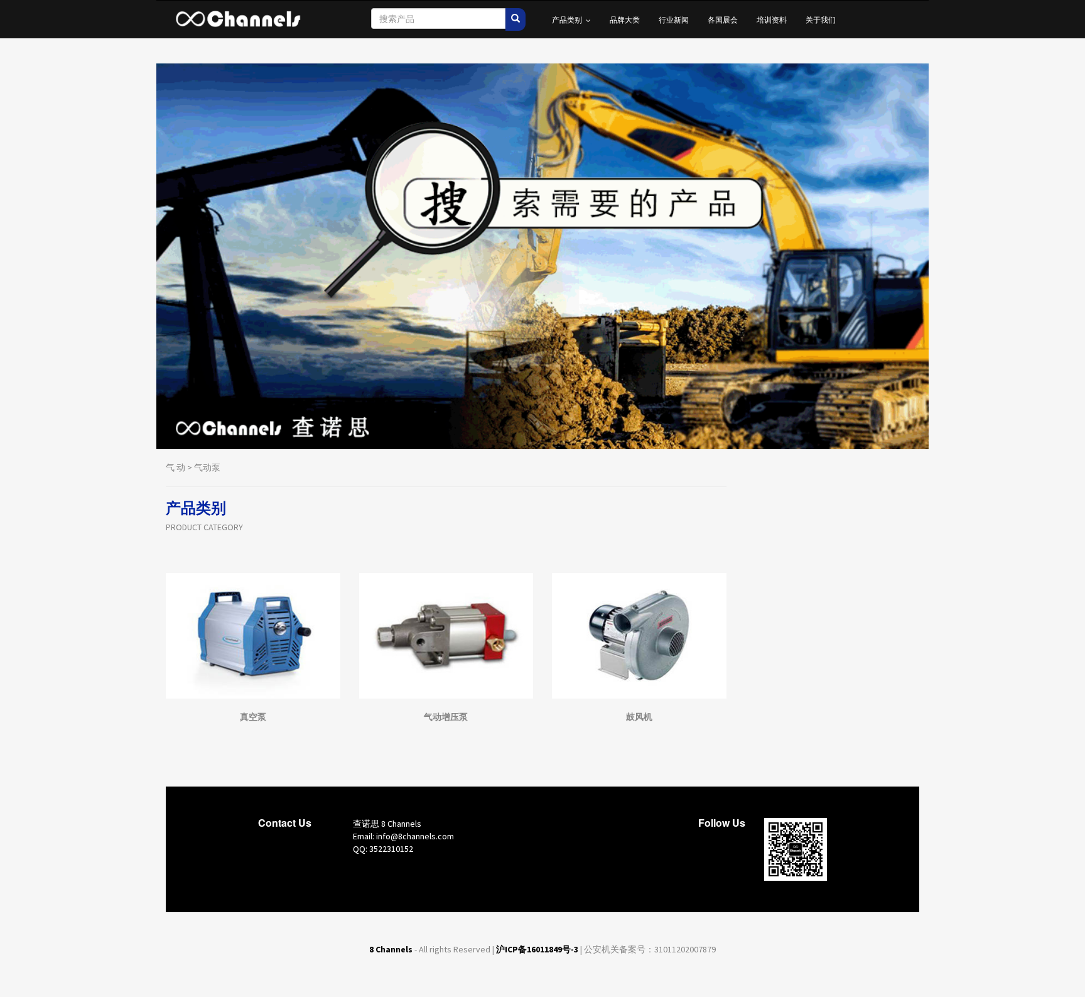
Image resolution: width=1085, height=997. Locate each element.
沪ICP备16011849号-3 (537, 949)
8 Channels (391, 949)
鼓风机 (639, 716)
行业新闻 (674, 19)
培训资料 (772, 19)
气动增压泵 (446, 716)
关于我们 (821, 19)
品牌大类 (625, 19)
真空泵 (253, 716)
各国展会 (723, 19)
